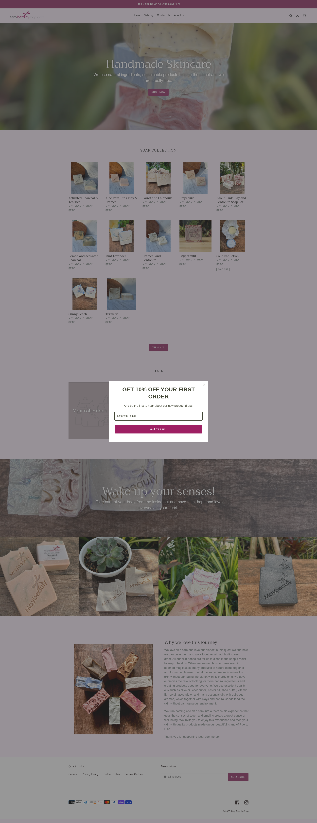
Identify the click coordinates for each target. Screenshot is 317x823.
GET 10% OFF (158, 429)
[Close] (204, 385)
